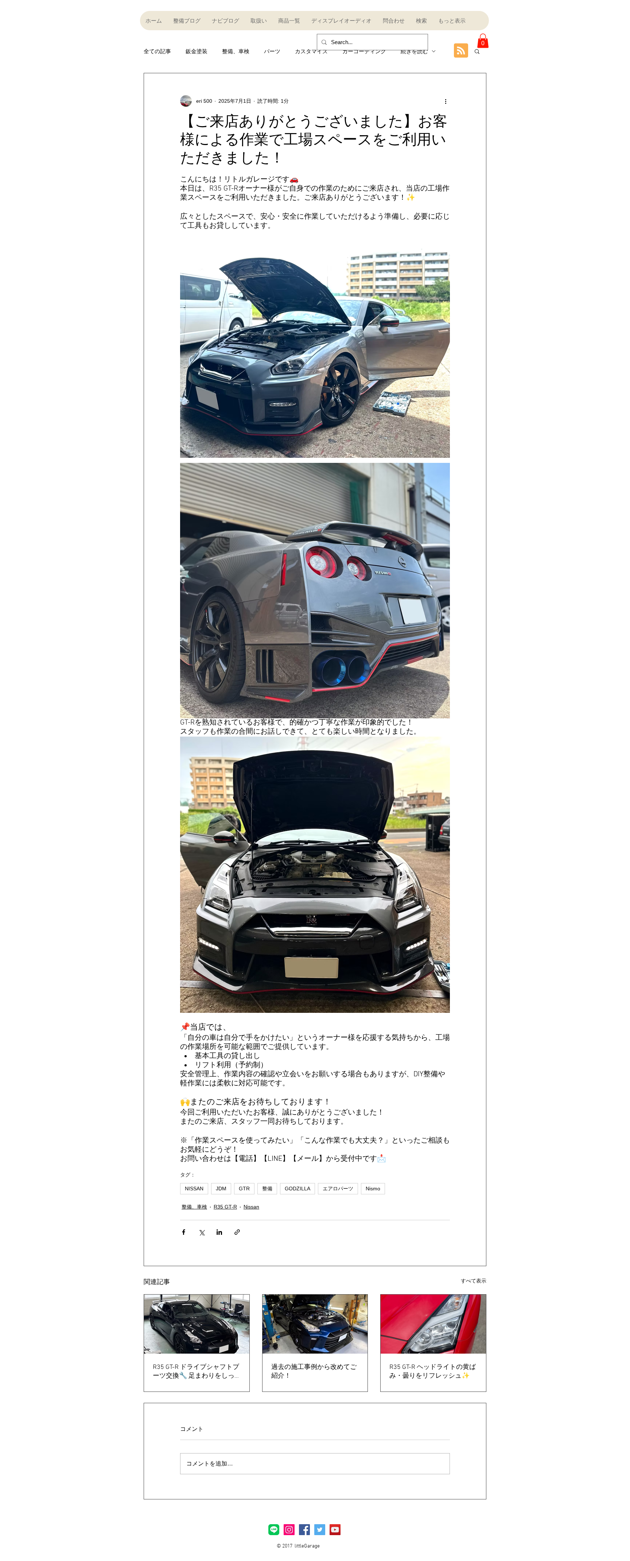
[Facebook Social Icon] (304, 1529)
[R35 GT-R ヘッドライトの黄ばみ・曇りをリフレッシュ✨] (433, 1324)
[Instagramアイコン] (289, 1529)
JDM (221, 1188)
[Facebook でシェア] (183, 1232)
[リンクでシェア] (237, 1232)
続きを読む (414, 51)
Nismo (373, 1188)
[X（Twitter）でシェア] (201, 1232)
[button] (483, 41)
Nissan (251, 1207)
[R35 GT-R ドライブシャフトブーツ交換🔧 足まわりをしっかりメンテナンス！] (196, 1324)
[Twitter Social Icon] (319, 1529)
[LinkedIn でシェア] (219, 1232)
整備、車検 (235, 51)
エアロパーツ (338, 1188)
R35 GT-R (225, 1207)
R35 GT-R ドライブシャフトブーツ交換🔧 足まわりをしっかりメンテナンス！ (196, 1371)
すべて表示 (473, 1281)
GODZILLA (297, 1188)
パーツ (272, 51)
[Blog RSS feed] (461, 50)
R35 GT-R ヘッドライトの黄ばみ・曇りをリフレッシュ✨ (432, 1371)
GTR (244, 1188)
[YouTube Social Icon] (335, 1529)
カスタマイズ (311, 51)
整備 (267, 1188)
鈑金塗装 (196, 51)
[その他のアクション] (445, 101)
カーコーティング (364, 51)
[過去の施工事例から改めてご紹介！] (315, 1324)
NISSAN (194, 1188)
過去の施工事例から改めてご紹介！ (314, 1371)
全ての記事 (157, 51)
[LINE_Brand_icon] (273, 1529)
